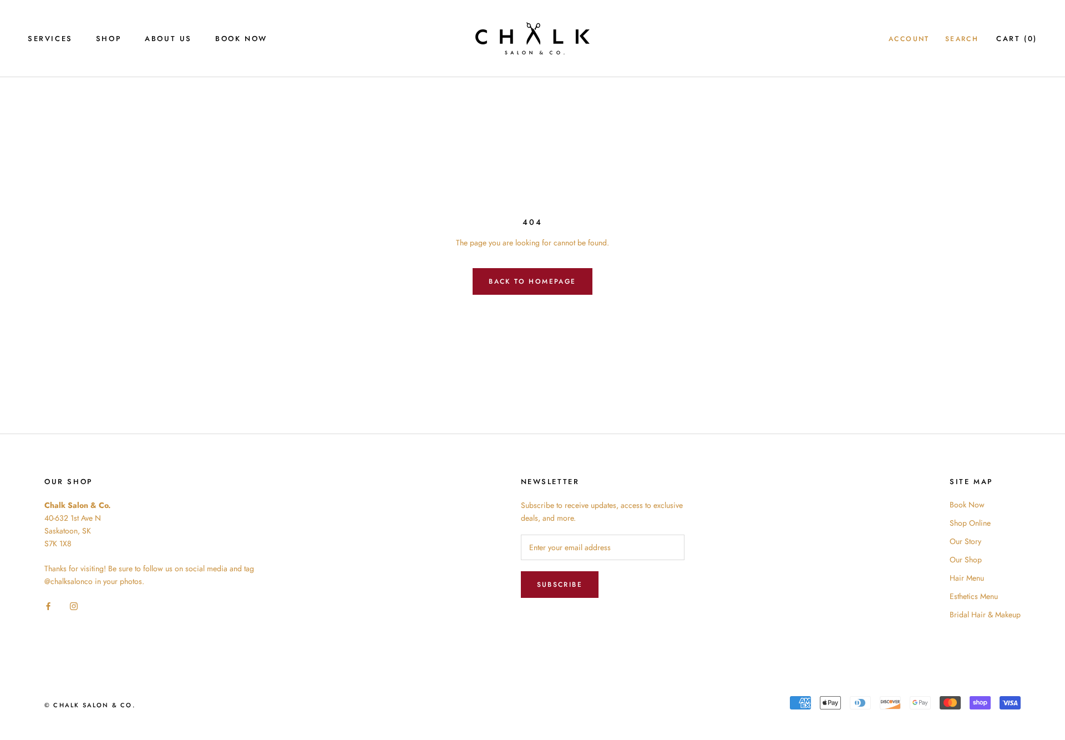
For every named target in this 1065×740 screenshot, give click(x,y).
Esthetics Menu (974, 596)
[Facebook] (48, 606)
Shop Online (970, 522)
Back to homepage (532, 281)
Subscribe (560, 585)
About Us (168, 38)
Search (961, 39)
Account (909, 39)
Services (50, 38)
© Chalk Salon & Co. (89, 705)
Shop (108, 38)
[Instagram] (74, 606)
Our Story (965, 541)
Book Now (241, 38)
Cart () (1016, 38)
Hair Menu (967, 577)
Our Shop (966, 559)
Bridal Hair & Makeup (985, 614)
